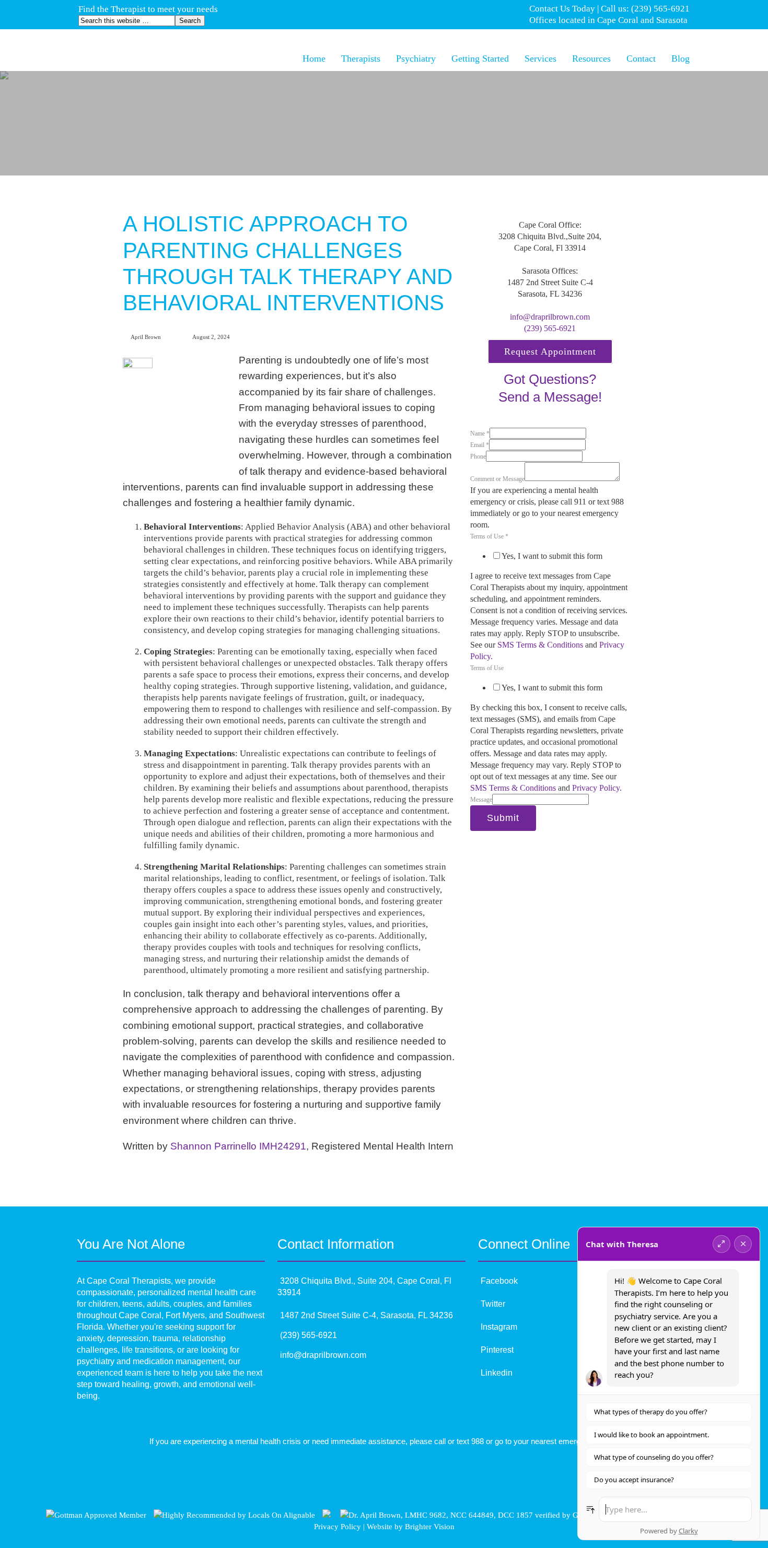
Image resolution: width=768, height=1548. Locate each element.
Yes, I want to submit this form (552, 556)
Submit (503, 818)
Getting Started (480, 58)
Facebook (499, 1280)
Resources (591, 58)
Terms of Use (489, 536)
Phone (478, 456)
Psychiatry (416, 58)
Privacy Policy (337, 1526)
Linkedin (497, 1372)
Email (479, 445)
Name (480, 433)
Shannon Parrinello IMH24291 (238, 1146)
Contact (641, 58)
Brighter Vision (430, 1526)
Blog (680, 58)
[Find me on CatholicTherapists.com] (326, 1515)
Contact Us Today (562, 9)
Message (481, 799)
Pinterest (497, 1349)
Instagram (499, 1326)
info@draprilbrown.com (550, 316)
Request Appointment (550, 351)
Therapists (360, 58)
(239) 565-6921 (550, 328)
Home (313, 58)
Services (540, 58)
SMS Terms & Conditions (540, 644)
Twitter (493, 1303)
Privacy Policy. (597, 787)
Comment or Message (497, 479)
